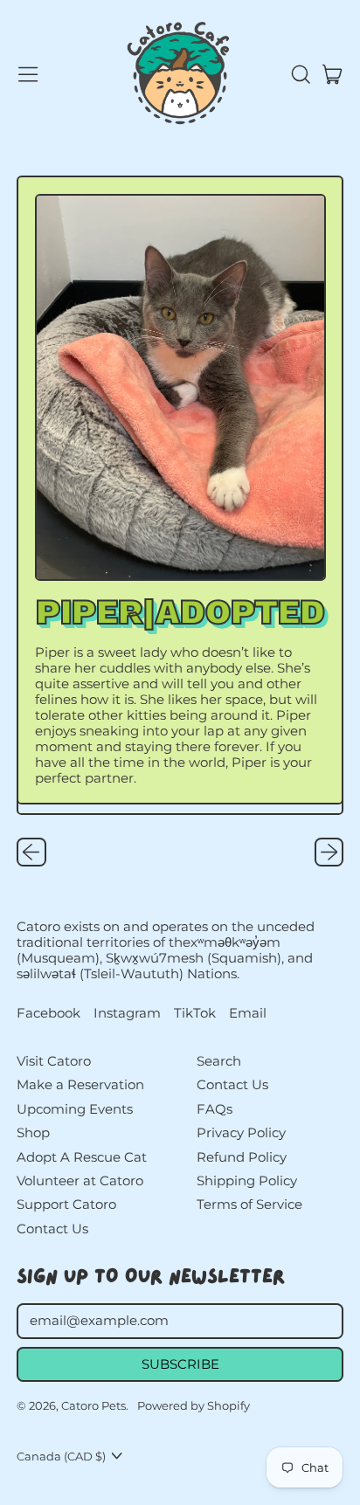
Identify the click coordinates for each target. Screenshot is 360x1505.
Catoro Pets (93, 1405)
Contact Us (52, 1228)
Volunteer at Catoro (80, 1180)
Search (219, 1061)
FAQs (214, 1109)
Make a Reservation (80, 1084)
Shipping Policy (247, 1180)
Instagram (127, 1013)
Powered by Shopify (193, 1405)
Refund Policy (242, 1157)
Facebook (48, 1013)
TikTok (195, 1013)
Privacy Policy (241, 1132)
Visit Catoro (54, 1061)
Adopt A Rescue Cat (82, 1157)
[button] (299, 74)
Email (248, 1013)
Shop (33, 1132)
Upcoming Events (75, 1109)
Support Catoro (66, 1204)
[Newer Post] (329, 852)
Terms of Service (249, 1204)
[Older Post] (31, 852)
